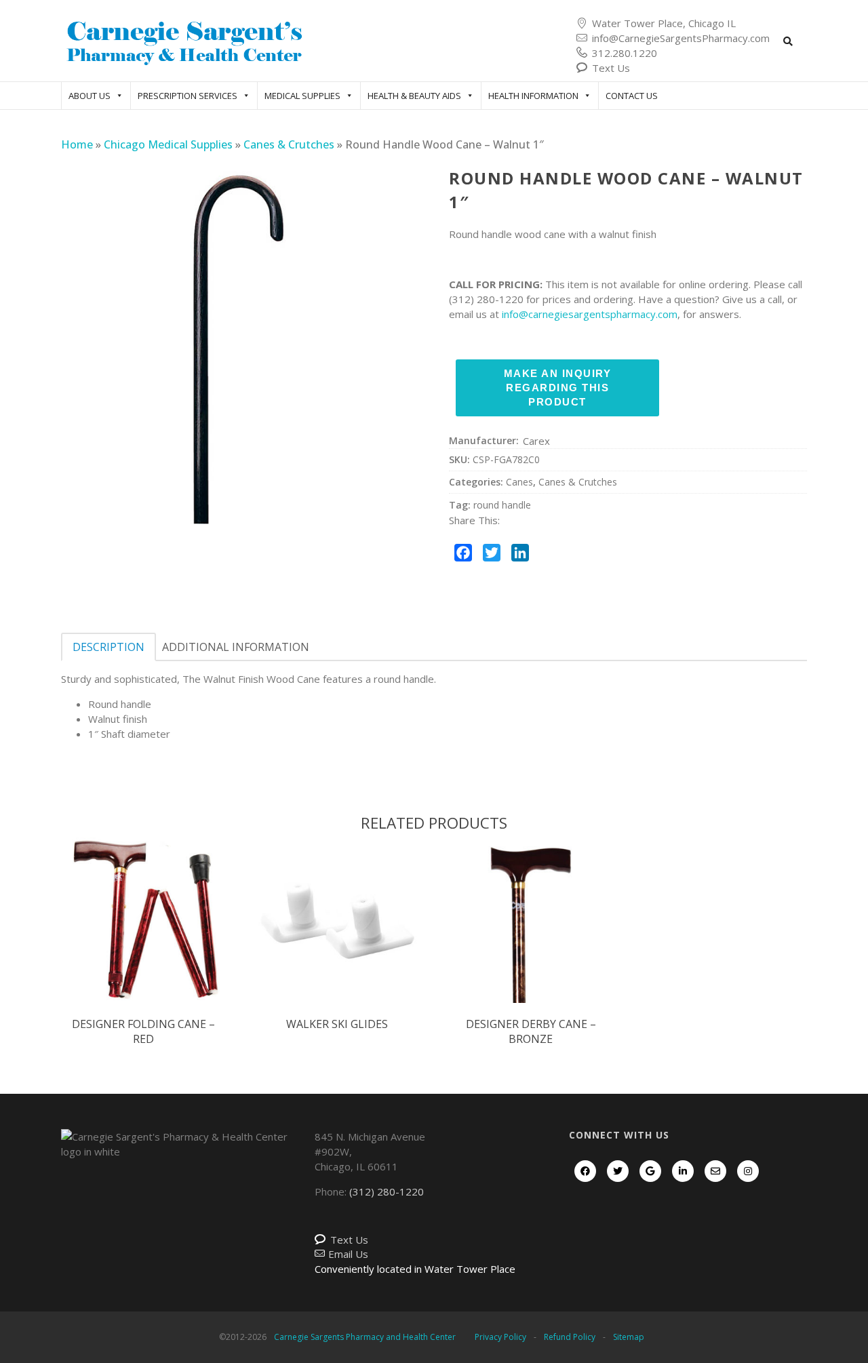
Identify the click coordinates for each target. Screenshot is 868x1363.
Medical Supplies (302, 96)
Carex (536, 441)
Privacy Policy (500, 1337)
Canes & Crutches (288, 144)
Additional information (235, 646)
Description (108, 646)
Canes (519, 481)
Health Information (533, 96)
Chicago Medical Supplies (168, 144)
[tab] (108, 647)
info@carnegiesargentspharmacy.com (589, 314)
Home (77, 144)
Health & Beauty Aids (414, 96)
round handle (502, 504)
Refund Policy (569, 1337)
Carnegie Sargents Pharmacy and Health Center (365, 1337)
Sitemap (628, 1337)
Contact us (632, 96)
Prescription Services (187, 96)
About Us (89, 96)
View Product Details (143, 934)
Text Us (611, 68)
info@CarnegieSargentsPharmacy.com (681, 38)
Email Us (348, 1254)
